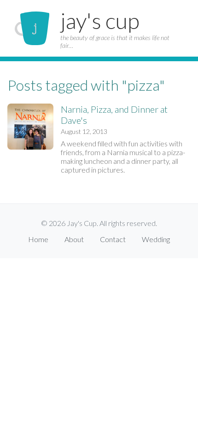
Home (38, 239)
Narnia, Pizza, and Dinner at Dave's (114, 115)
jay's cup (100, 20)
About (74, 239)
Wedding (156, 239)
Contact (113, 239)
